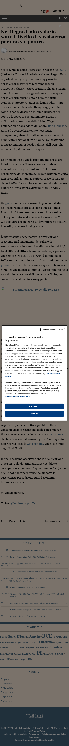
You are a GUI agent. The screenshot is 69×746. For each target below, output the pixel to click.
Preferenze (34, 406)
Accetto (34, 414)
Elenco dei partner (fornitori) (18, 396)
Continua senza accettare (52, 330)
